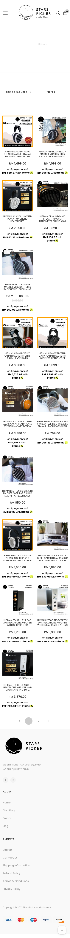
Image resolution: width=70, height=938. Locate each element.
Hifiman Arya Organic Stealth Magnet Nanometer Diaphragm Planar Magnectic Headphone (52, 219)
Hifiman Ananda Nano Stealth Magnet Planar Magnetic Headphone (17, 154)
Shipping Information (16, 865)
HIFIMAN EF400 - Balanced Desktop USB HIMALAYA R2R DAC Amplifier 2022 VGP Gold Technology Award (52, 558)
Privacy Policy (11, 889)
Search (7, 850)
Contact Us (10, 857)
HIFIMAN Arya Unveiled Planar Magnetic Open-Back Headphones (17, 356)
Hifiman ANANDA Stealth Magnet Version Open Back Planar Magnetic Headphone (52, 154)
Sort (16, 92)
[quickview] (23, 142)
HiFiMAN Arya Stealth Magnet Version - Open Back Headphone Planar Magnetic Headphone (17, 287)
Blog (5, 826)
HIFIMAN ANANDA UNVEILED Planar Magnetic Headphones (17, 219)
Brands (7, 818)
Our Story (9, 810)
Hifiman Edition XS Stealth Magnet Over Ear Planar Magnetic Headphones (17, 493)
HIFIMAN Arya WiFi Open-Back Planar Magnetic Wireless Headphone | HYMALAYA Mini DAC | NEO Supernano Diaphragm (52, 356)
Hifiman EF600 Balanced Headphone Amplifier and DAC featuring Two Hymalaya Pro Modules (17, 687)
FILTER (51, 92)
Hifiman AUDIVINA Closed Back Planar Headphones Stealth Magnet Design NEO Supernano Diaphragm (17, 424)
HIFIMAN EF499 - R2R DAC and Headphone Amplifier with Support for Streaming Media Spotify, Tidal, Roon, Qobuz (17, 622)
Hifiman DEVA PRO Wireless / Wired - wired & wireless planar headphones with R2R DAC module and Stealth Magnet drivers (52, 424)
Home (26, 44)
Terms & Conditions (16, 881)
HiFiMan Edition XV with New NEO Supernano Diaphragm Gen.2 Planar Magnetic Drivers (17, 558)
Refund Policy (11, 873)
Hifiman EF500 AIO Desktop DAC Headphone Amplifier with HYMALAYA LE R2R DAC (52, 622)
